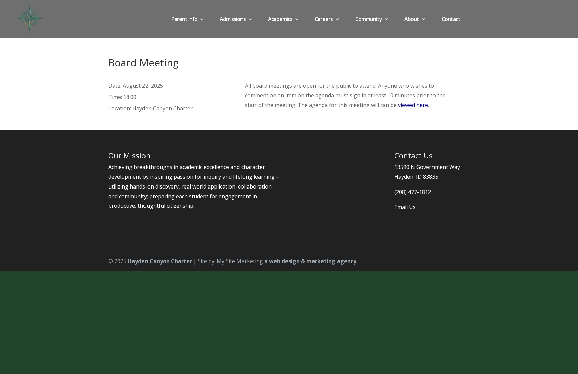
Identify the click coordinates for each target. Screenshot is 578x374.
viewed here (413, 105)
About (411, 20)
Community (368, 20)
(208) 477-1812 (412, 192)
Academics (280, 20)
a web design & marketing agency (310, 261)
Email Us (405, 207)
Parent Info (184, 20)
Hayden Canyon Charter (160, 261)
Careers (324, 20)
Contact (451, 20)
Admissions (233, 20)
